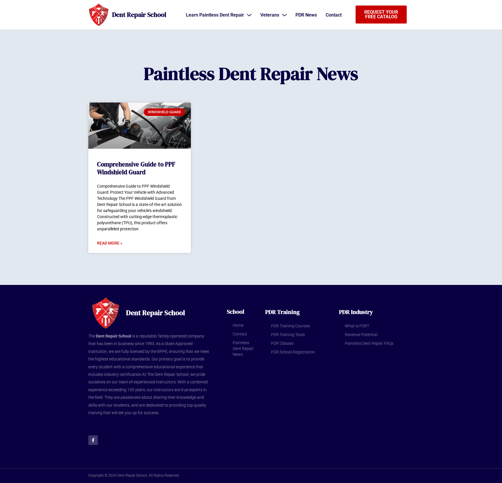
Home (238, 325)
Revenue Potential (361, 334)
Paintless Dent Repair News (243, 348)
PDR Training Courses (290, 326)
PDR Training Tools (288, 334)
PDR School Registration (293, 352)
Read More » (109, 243)
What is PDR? (357, 326)
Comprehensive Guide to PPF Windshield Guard (136, 168)
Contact (240, 334)
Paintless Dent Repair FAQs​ (369, 343)
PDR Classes (282, 343)
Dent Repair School (139, 14)
